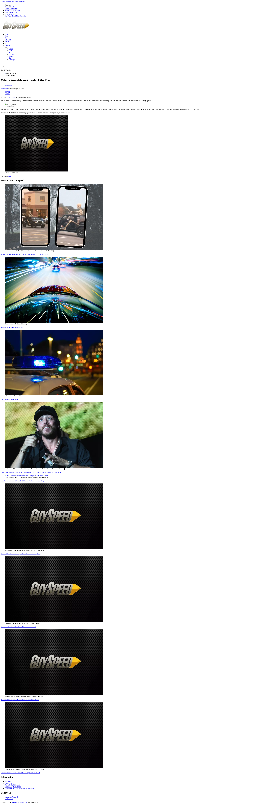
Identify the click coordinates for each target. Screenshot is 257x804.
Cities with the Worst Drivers (10, 399)
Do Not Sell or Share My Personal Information (19, 788)
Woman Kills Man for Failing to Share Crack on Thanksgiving (20, 554)
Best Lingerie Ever (11, 12)
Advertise (8, 781)
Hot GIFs (8, 40)
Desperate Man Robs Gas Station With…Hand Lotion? (18, 627)
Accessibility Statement (12, 785)
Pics (6, 43)
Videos (7, 41)
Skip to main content (7, 2)
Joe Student (4, 88)
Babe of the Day (10, 7)
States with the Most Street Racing (12, 327)
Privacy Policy (9, 783)
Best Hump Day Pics (11, 14)
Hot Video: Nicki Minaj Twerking (15, 16)
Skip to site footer (19, 2)
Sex (6, 38)
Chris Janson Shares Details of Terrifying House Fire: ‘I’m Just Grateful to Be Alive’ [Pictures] (31, 472)
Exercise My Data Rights (13, 787)
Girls (6, 36)
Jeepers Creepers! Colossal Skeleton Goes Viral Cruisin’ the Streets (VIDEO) (25, 254)
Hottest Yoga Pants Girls (12, 10)
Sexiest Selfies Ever (11, 9)
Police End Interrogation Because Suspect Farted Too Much (20, 700)
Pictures (10, 176)
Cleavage (8, 45)
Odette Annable (11, 97)
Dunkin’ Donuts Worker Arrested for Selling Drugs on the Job (20, 773)
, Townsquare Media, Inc (19, 802)
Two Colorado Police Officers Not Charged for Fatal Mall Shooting (22, 481)
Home (7, 34)
